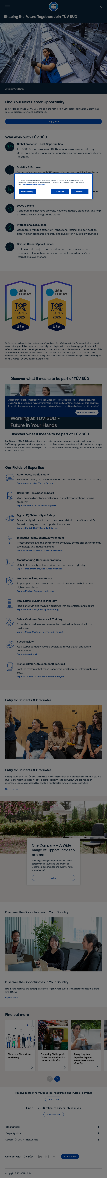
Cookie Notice (27, 184)
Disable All (60, 191)
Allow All (79, 191)
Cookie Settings (27, 191)
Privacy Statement (38, 184)
